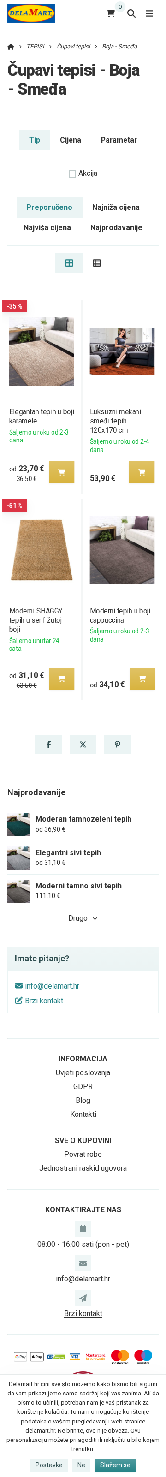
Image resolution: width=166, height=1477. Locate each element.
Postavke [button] (49, 1465)
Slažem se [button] (115, 1465)
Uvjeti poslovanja (83, 1072)
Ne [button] (81, 1465)
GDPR (83, 1086)
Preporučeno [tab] (49, 207)
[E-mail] (83, 1263)
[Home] (31, 13)
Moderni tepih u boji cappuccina (120, 616)
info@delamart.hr (52, 986)
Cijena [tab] (70, 140)
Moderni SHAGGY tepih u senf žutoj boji (35, 620)
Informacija (83, 1058)
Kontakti (83, 1114)
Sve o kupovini (83, 1140)
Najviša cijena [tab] (47, 227)
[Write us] (83, 1298)
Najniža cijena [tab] (116, 207)
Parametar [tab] (119, 140)
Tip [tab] (34, 140)
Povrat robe (83, 1154)
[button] (61, 472)
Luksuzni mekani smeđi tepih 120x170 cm (115, 421)
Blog (83, 1100)
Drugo (78, 918)
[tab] (69, 263)
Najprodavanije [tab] (116, 227)
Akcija (87, 173)
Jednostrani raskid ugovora (83, 1168)
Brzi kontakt (44, 1000)
